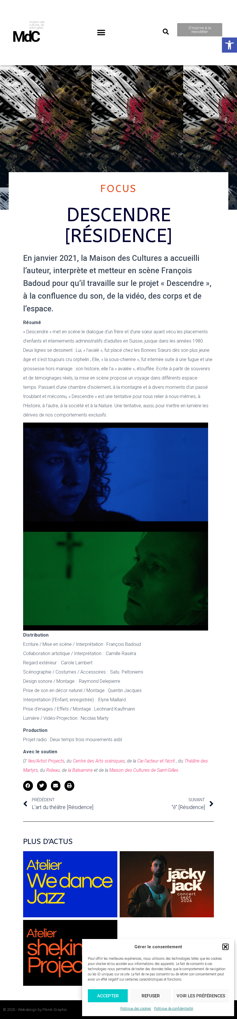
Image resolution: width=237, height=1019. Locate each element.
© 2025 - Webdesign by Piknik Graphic (35, 1009)
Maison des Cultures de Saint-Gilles (143, 770)
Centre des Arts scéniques (99, 761)
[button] (229, 45)
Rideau (53, 770)
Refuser (151, 995)
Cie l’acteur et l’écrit (155, 761)
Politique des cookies (135, 1009)
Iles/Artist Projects (46, 761)
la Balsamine (80, 770)
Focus (118, 189)
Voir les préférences (201, 995)
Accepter (108, 995)
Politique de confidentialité (173, 1009)
